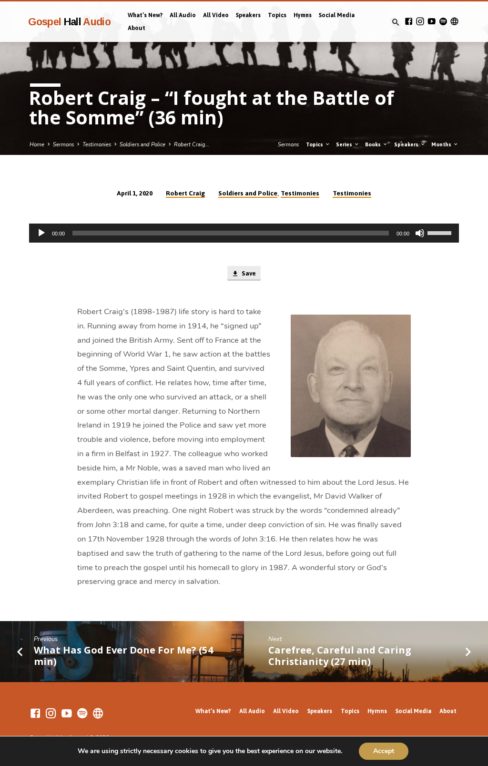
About (136, 28)
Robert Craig (185, 193)
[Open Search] (395, 22)
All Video (216, 15)
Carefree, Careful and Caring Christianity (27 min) (339, 655)
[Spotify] (442, 21)
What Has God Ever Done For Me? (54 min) (124, 655)
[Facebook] (408, 21)
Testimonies (96, 144)
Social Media (337, 15)
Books (373, 144)
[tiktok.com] (454, 21)
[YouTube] (431, 21)
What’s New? (145, 15)
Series (345, 144)
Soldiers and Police (142, 144)
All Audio (183, 15)
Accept (383, 751)
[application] (243, 233)
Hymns (303, 15)
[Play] (41, 233)
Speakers (248, 15)
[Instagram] (420, 21)
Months (442, 144)
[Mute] (420, 233)
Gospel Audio (69, 22)
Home (37, 144)
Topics (277, 15)
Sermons (63, 144)
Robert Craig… (191, 144)
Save (248, 273)
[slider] (440, 232)
